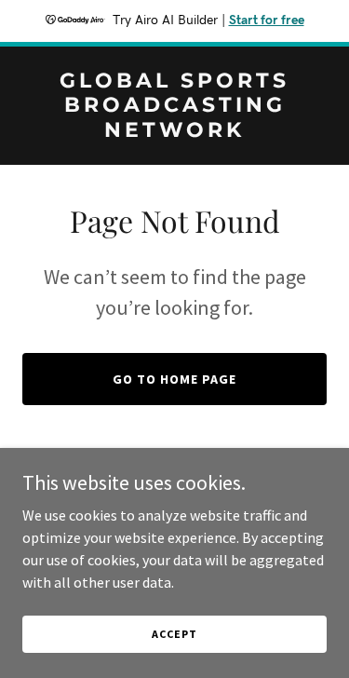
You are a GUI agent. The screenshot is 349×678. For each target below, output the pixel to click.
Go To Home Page (174, 379)
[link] (174, 131)
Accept (174, 634)
